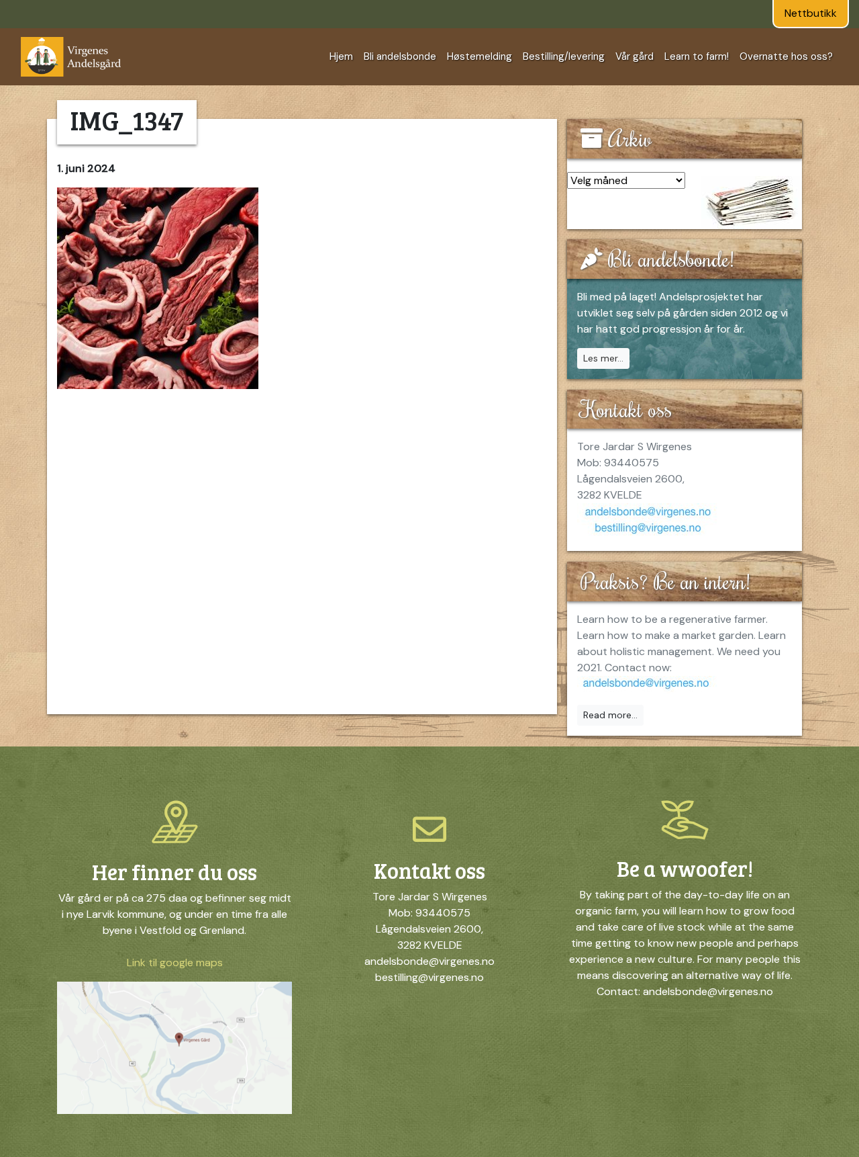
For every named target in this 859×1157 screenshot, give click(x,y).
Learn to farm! (696, 56)
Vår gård (634, 56)
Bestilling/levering (564, 56)
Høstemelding (479, 56)
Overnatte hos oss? (786, 56)
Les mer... (603, 358)
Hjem (341, 56)
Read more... (610, 715)
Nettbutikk (811, 13)
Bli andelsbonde (400, 56)
